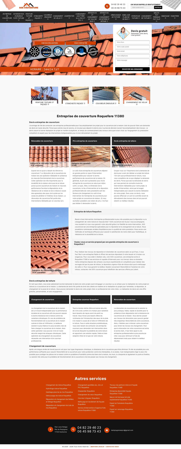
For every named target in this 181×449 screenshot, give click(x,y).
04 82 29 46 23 (118, 4)
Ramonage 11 (165, 17)
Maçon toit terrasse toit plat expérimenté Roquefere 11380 (121, 398)
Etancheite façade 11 (38, 17)
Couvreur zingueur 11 (48, 17)
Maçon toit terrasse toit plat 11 (156, 17)
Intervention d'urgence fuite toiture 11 (18, 17)
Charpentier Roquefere (86, 391)
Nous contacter (80, 43)
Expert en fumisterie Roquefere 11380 (121, 404)
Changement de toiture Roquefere (58, 385)
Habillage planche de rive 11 (126, 17)
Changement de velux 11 (58, 17)
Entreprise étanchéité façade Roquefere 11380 (120, 392)
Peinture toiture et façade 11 (29, 17)
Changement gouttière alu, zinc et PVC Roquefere (90, 386)
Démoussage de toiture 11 (116, 17)
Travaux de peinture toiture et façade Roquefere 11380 (123, 386)
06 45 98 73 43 (118, 8)
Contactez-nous (112, 446)
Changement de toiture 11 (146, 17)
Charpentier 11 (69, 17)
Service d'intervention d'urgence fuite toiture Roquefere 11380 (92, 409)
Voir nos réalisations (49, 43)
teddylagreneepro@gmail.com (122, 430)
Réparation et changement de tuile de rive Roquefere (60, 406)
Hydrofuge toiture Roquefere (56, 388)
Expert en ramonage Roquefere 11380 (121, 410)
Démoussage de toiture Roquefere (58, 396)
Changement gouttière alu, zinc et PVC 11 (81, 17)
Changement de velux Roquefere (90, 394)
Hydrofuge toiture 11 (135, 17)
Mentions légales (97, 446)
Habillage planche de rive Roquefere (59, 392)
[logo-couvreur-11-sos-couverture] (29, 5)
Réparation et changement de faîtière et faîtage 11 (104, 17)
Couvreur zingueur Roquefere (89, 398)
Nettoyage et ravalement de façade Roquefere (91, 403)
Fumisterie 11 (175, 17)
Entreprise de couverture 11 (7, 17)
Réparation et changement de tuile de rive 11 (92, 17)
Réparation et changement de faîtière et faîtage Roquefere (59, 400)
